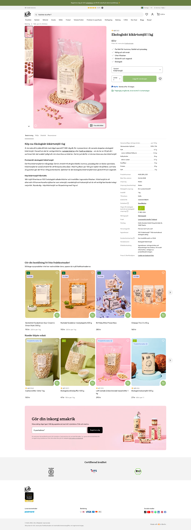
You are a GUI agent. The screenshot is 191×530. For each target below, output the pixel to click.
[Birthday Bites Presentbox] (113, 300)
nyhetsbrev (89, 3)
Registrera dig (95, 430)
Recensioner (52, 135)
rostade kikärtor (68, 151)
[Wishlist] (146, 14)
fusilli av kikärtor (85, 151)
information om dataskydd (76, 438)
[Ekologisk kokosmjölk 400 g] (148, 368)
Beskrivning (29, 135)
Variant (116, 69)
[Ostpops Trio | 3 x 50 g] (148, 300)
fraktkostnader (129, 43)
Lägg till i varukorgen (140, 79)
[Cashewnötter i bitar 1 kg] (42, 368)
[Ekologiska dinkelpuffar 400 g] (78, 368)
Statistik (43, 135)
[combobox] (89, 14)
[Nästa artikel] (29, 126)
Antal (115, 78)
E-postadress (39, 430)
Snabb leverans (31, 8)
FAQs (37, 135)
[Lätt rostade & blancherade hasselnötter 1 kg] (113, 368)
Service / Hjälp (160, 8)
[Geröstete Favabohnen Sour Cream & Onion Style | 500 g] (42, 300)
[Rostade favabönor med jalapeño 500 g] (78, 300)
